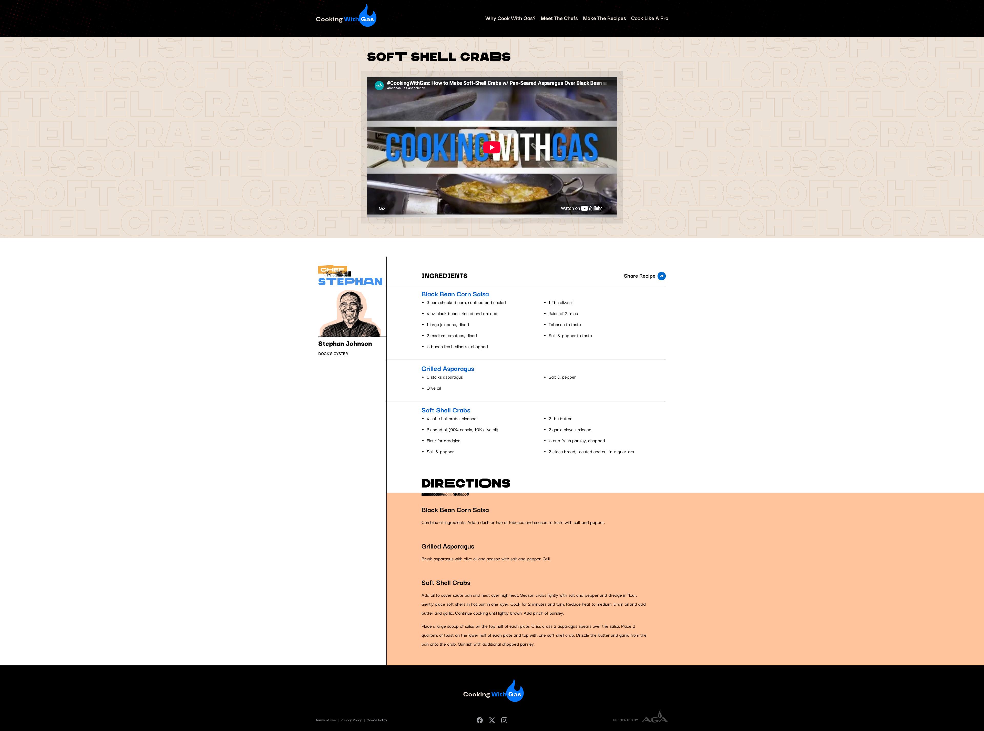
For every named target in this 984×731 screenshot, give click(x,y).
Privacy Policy (352, 720)
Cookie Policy (377, 720)
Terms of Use (326, 720)
